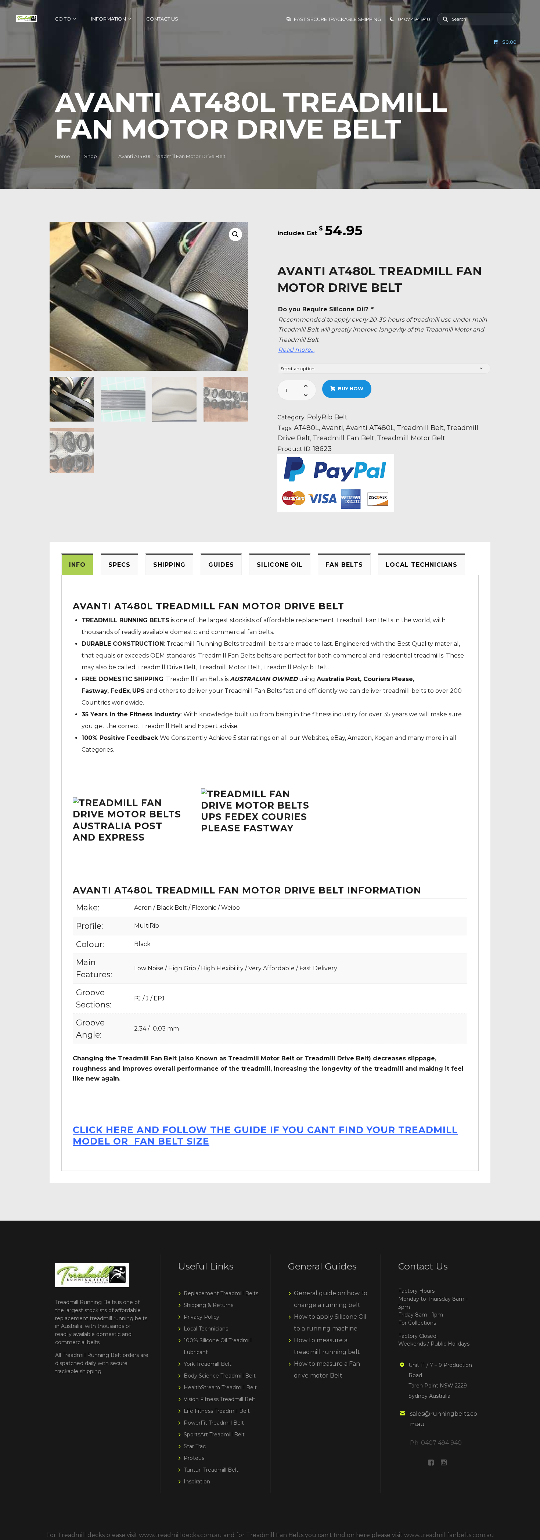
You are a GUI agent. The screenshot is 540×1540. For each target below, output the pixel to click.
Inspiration (197, 1481)
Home (62, 156)
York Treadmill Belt (207, 1364)
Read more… (296, 349)
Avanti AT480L (370, 427)
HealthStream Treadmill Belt (220, 1387)
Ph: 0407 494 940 (436, 1442)
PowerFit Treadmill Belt (214, 1422)
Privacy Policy (201, 1317)
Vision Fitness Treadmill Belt (219, 1399)
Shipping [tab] (169, 564)
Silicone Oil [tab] (280, 564)
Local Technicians (206, 1328)
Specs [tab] (119, 564)
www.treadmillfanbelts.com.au (449, 1535)
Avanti (332, 427)
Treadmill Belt (420, 427)
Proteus (194, 1458)
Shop (90, 156)
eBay (338, 737)
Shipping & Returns (208, 1305)
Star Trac (195, 1446)
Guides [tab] (221, 564)
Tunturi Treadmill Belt (211, 1469)
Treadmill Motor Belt (411, 438)
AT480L (306, 427)
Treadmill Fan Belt (343, 438)
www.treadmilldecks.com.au (180, 1535)
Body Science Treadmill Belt (220, 1375)
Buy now (350, 388)
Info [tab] (77, 564)
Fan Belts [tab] (344, 564)
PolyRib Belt (327, 417)
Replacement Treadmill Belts (221, 1293)
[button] (235, 234)
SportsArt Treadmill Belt (214, 1434)
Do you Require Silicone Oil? (325, 309)
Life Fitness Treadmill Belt (217, 1411)
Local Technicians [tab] (421, 564)
